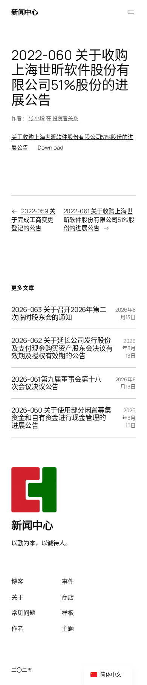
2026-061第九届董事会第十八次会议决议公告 (56, 383)
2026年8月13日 (125, 313)
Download (50, 147)
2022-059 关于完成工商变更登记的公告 (33, 219)
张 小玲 (36, 118)
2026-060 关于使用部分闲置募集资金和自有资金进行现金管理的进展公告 (61, 418)
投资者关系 (65, 118)
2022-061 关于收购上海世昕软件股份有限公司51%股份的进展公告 (99, 219)
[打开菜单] (131, 12)
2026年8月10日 (129, 417)
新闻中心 (24, 12)
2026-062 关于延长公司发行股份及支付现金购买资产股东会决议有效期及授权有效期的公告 (62, 348)
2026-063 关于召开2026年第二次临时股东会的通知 (58, 313)
